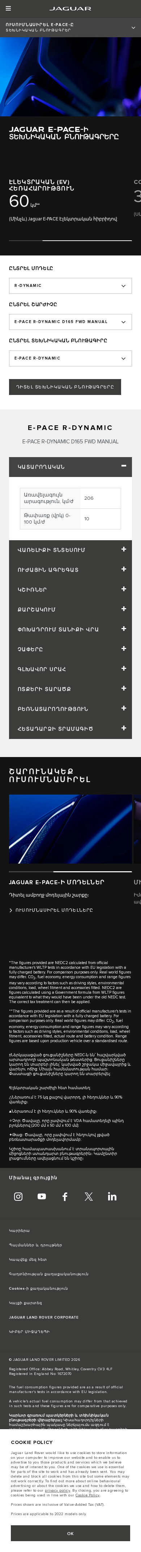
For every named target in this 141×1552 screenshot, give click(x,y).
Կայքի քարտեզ (25, 1303)
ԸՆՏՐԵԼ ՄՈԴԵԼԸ (31, 268)
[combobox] (70, 286)
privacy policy (57, 1490)
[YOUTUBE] (42, 1197)
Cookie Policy (88, 1495)
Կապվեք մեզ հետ (28, 1259)
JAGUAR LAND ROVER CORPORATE (44, 1317)
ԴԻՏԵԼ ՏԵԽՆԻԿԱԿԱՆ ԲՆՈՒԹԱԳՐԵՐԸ (65, 387)
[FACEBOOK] (65, 1197)
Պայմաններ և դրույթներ (35, 1245)
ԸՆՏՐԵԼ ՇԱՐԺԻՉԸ (33, 304)
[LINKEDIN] (112, 1197)
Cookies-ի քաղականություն (38, 1288)
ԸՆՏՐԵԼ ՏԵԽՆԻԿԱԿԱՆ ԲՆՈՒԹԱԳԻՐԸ (58, 341)
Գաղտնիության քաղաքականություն (49, 1274)
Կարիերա (19, 1231)
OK (70, 1533)
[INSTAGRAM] (18, 1197)
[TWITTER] (89, 1197)
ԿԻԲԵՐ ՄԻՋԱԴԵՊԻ (29, 1332)
